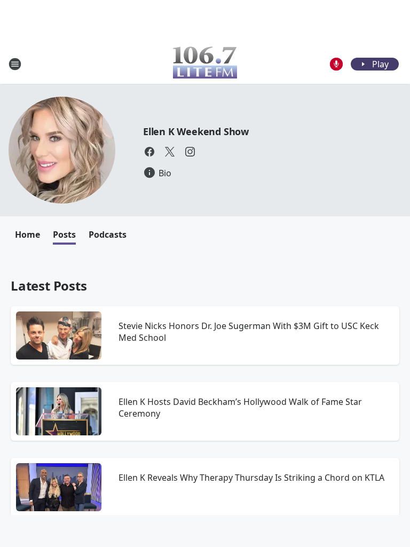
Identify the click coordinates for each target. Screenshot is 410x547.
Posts (64, 234)
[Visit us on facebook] (149, 151)
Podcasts (108, 234)
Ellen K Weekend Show (196, 131)
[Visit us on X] (169, 151)
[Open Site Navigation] (15, 64)
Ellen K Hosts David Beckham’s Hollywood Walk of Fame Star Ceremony (240, 407)
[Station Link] (205, 63)
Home (27, 234)
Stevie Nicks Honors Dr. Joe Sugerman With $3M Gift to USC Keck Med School (249, 331)
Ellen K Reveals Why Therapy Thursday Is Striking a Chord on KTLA (251, 477)
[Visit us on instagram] (190, 151)
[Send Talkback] (336, 64)
